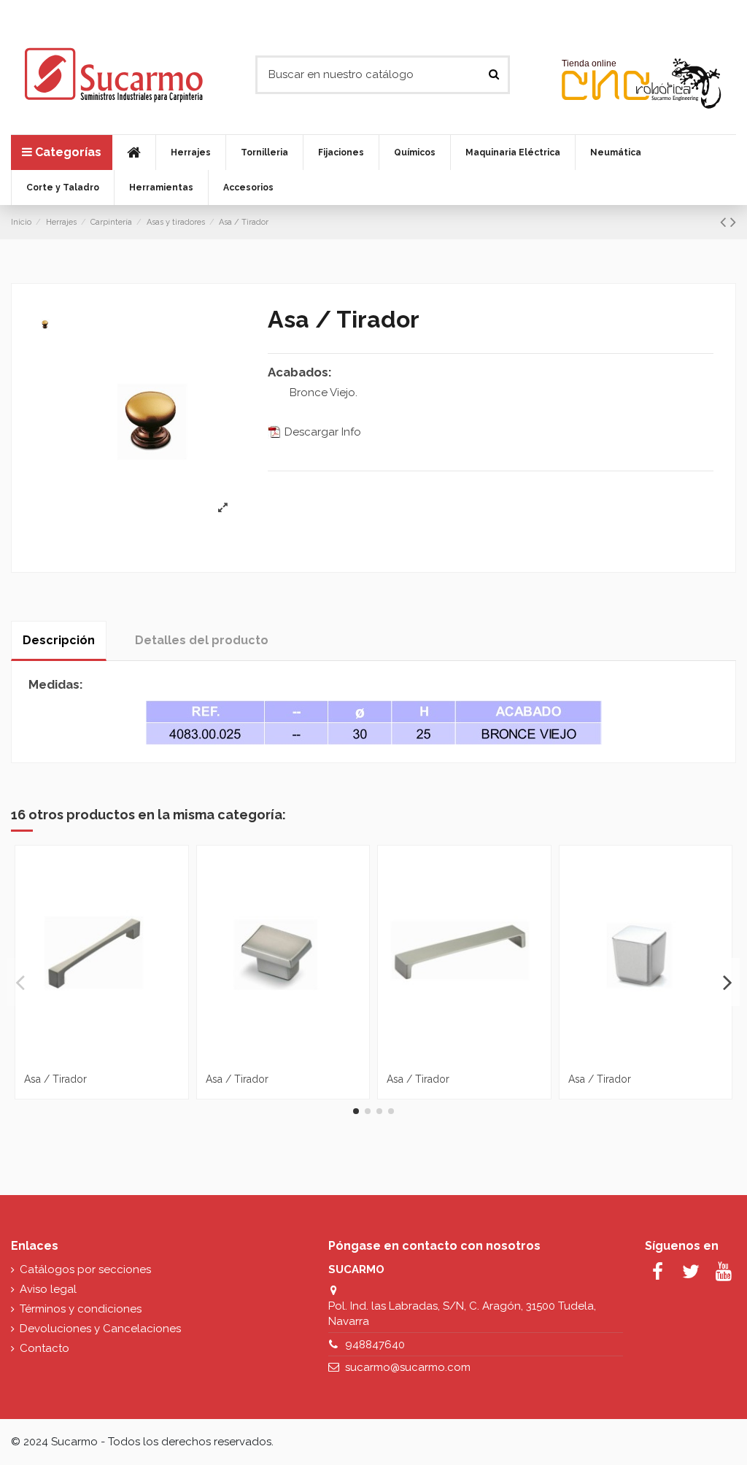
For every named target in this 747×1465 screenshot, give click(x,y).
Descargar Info (321, 431)
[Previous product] (725, 221)
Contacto (44, 1348)
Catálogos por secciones (85, 1269)
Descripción (59, 640)
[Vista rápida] (112, 1061)
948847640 (375, 1344)
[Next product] (733, 221)
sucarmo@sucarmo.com (408, 1367)
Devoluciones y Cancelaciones (100, 1328)
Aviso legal (48, 1289)
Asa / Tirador (55, 1079)
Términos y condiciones (81, 1308)
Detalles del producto (201, 640)
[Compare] (90, 1061)
